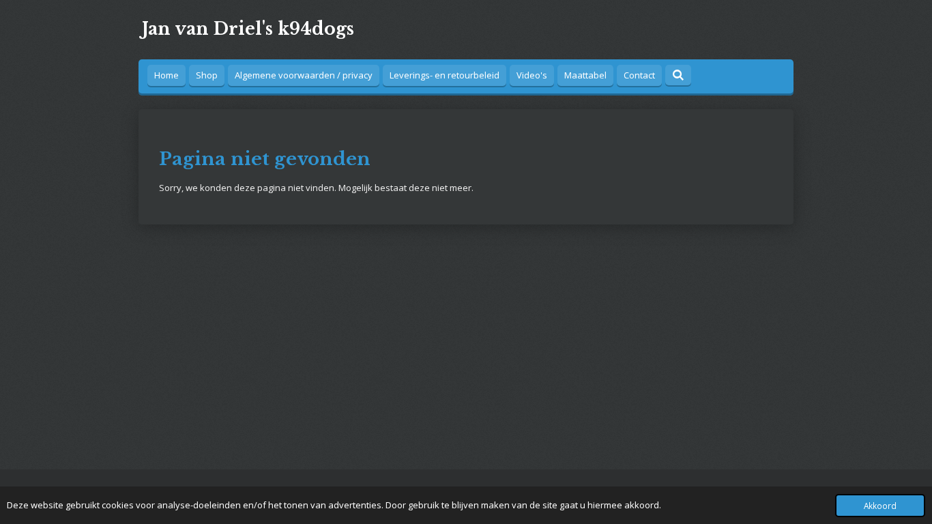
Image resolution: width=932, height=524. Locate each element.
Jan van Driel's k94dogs (248, 29)
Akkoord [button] (880, 505)
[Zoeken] (678, 75)
